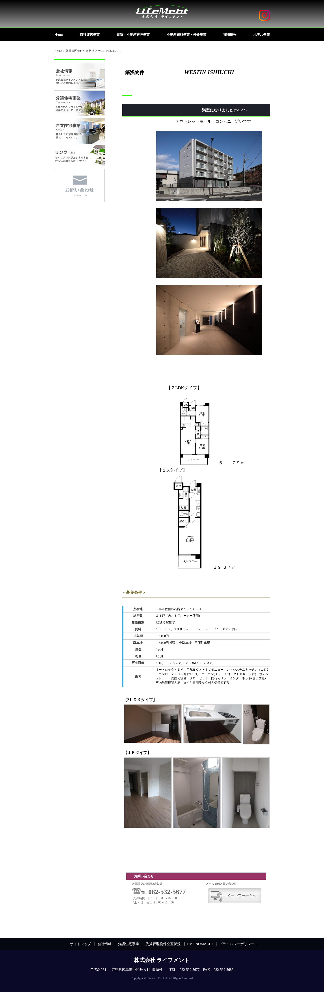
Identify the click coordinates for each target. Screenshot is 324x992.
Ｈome (58, 50)
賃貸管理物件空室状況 (80, 50)
